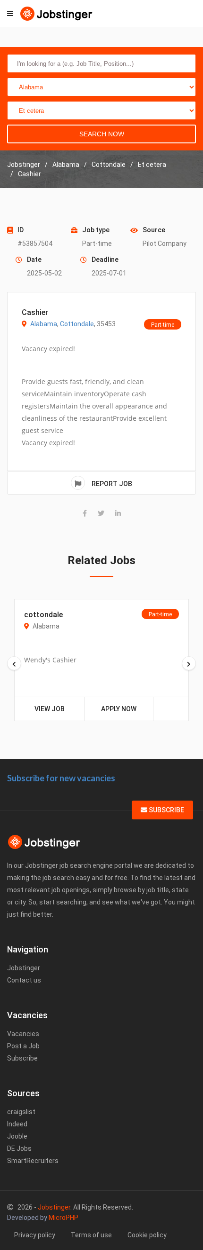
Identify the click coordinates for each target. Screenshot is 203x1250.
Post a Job (23, 1046)
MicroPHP (63, 1217)
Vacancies (23, 1034)
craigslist (21, 1112)
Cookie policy (147, 1235)
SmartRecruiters (33, 1160)
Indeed (17, 1124)
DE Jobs (19, 1148)
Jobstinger (23, 968)
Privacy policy (34, 1235)
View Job (49, 709)
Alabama (43, 324)
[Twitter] (101, 513)
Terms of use (91, 1235)
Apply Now (118, 709)
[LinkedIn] (118, 513)
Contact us (24, 980)
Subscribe (165, 810)
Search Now (101, 134)
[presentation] (14, 663)
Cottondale (77, 324)
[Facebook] (85, 513)
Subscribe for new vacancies (61, 778)
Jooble (17, 1136)
